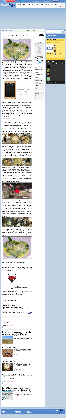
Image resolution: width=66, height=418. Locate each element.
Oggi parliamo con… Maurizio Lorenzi (12, 307)
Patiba (58, 50)
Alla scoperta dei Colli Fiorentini (14, 321)
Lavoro (53, 6)
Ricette (36, 97)
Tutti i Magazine (60, 6)
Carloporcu (5, 37)
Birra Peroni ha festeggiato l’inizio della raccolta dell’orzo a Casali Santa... (16, 333)
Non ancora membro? (52, 35)
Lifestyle (48, 6)
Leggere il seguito (10, 325)
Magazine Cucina (7, 30)
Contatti (3, 411)
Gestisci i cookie (29, 412)
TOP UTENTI (57, 42)
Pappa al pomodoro (9, 347)
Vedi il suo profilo (39, 58)
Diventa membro (58, 58)
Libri (38, 4)
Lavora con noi (5, 412)
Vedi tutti (37, 77)
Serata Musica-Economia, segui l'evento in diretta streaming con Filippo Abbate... (17, 389)
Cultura (24, 4)
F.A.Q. (28, 411)
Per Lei (19, 6)
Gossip (62, 4)
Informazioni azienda (18, 412)
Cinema (28, 4)
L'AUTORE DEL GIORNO (49, 43)
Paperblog (8, 5)
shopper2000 (59, 53)
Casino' (55, 63)
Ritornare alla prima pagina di (12, 312)
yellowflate (59, 44)
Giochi (28, 30)
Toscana (36, 87)
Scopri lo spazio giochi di (52, 82)
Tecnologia (47, 4)
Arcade (49, 63)
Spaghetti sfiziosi (8, 361)
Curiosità (56, 4)
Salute (33, 6)
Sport (52, 4)
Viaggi (42, 4)
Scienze (37, 6)
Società (19, 4)
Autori (34, 30)
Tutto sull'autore (50, 58)
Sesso (23, 6)
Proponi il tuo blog (51, 36)
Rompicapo (62, 63)
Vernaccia (36, 85)
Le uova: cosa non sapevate (10, 304)
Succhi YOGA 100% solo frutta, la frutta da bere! (17, 376)
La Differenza (37, 82)
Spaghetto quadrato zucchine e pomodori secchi (15, 308)
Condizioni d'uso (17, 411)
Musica (33, 4)
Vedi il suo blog (39, 60)
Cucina (36, 95)
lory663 (58, 47)
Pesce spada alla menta (9, 305)
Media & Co (43, 6)
